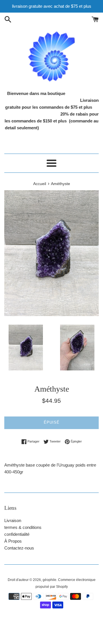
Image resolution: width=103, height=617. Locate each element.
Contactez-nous (19, 547)
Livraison (12, 520)
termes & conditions (22, 527)
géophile (49, 580)
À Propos (13, 541)
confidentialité (16, 534)
